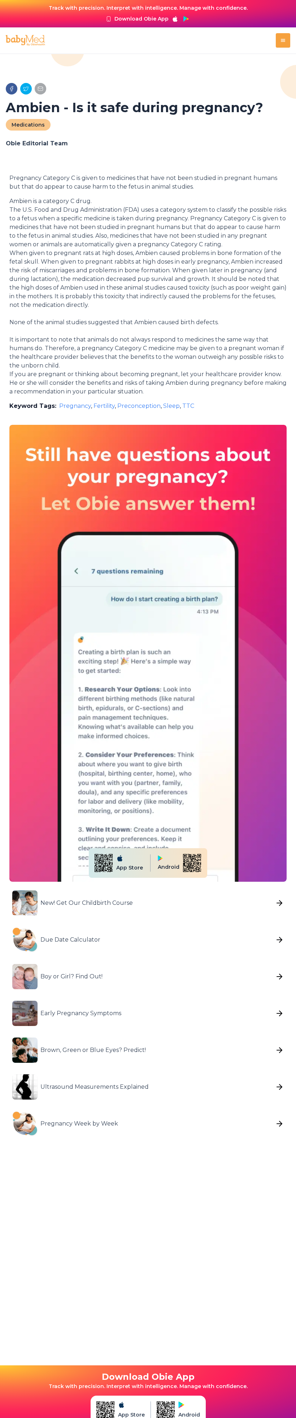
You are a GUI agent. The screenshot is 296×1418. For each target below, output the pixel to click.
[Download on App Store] (175, 18)
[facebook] (11, 89)
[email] (40, 89)
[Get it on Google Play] (186, 18)
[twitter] (26, 89)
